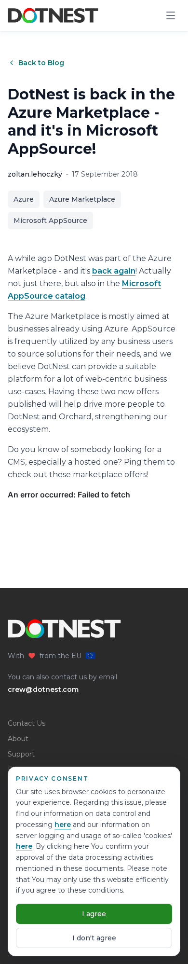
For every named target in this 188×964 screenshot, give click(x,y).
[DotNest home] (53, 15)
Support (21, 754)
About (18, 738)
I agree (94, 913)
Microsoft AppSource (50, 220)
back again (113, 270)
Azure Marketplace (82, 199)
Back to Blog (41, 62)
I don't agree (94, 938)
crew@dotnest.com (43, 689)
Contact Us (26, 723)
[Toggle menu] (170, 15)
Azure (23, 199)
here (62, 824)
